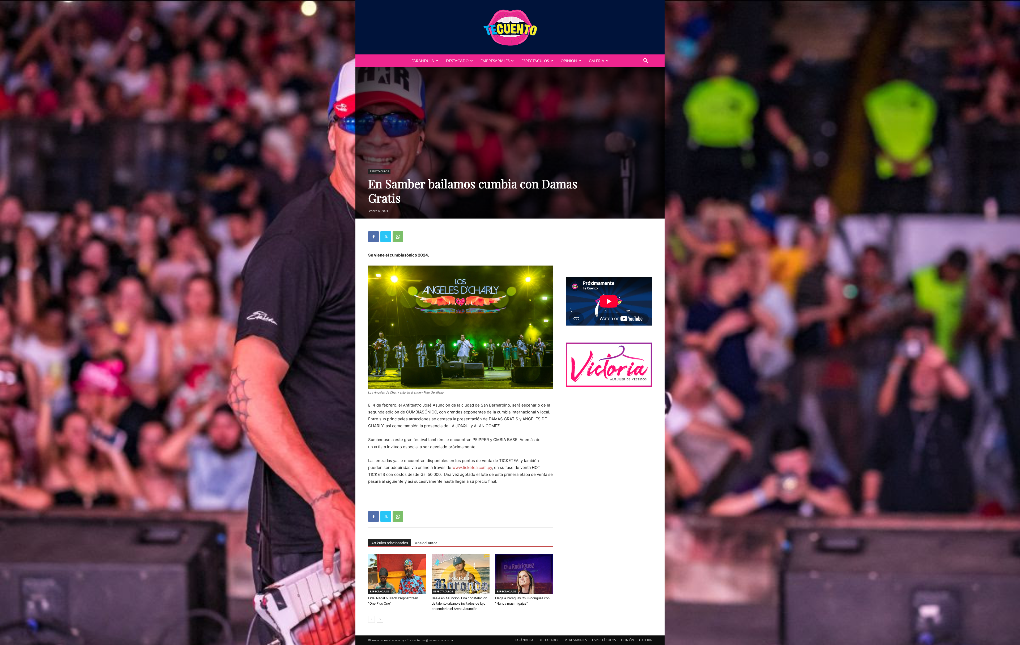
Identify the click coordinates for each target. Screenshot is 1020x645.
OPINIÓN (569, 60)
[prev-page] (371, 619)
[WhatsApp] (398, 236)
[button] (645, 61)
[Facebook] (373, 236)
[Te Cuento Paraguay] (510, 27)
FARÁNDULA (422, 60)
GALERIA (596, 60)
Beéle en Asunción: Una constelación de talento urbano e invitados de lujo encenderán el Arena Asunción (459, 603)
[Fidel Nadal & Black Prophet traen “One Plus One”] (397, 574)
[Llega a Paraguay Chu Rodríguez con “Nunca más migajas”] (524, 574)
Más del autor (425, 543)
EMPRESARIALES (495, 60)
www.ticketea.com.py (472, 467)
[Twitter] (385, 236)
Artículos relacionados (389, 543)
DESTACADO (457, 60)
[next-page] (380, 619)
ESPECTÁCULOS (535, 60)
